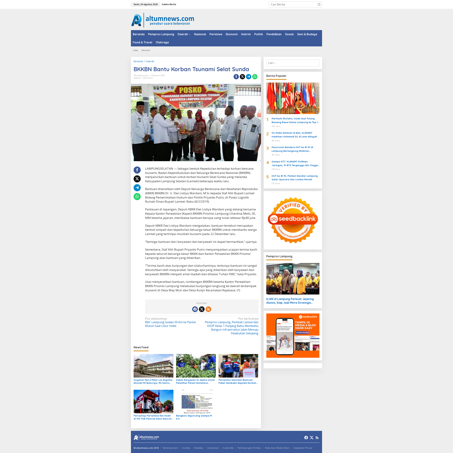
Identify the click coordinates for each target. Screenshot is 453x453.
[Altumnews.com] (162, 20)
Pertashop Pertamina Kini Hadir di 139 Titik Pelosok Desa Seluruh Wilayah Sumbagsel (152, 417)
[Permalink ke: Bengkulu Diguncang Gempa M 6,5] (196, 401)
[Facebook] (195, 309)
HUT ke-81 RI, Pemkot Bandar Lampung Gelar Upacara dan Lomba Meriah (295, 177)
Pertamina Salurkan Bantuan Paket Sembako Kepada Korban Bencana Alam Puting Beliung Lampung (237, 381)
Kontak (186, 447)
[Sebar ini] (236, 76)
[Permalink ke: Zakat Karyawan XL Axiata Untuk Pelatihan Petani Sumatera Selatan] (196, 365)
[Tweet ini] (242, 76)
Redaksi (198, 447)
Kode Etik (228, 447)
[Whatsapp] (254, 76)
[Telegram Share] (248, 76)
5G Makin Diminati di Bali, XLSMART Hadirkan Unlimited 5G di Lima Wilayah (294, 134)
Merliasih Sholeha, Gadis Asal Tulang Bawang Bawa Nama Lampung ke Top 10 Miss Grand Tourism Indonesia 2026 (295, 120)
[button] (319, 4)
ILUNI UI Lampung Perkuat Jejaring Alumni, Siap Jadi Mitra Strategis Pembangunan (290, 301)
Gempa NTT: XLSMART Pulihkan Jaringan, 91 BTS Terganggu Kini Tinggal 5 (295, 163)
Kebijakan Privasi (303, 447)
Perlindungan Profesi (249, 447)
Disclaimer (213, 447)
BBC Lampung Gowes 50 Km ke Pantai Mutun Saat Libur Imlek (170, 322)
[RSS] (208, 309)
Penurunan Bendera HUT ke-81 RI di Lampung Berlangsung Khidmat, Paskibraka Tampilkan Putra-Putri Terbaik (292, 149)
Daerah (137, 78)
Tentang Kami (170, 447)
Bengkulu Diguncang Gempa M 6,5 (194, 417)
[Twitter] (202, 309)
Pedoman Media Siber (277, 447)
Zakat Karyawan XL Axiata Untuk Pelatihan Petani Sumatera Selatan (195, 381)
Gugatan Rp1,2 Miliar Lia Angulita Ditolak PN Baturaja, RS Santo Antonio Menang (153, 381)
